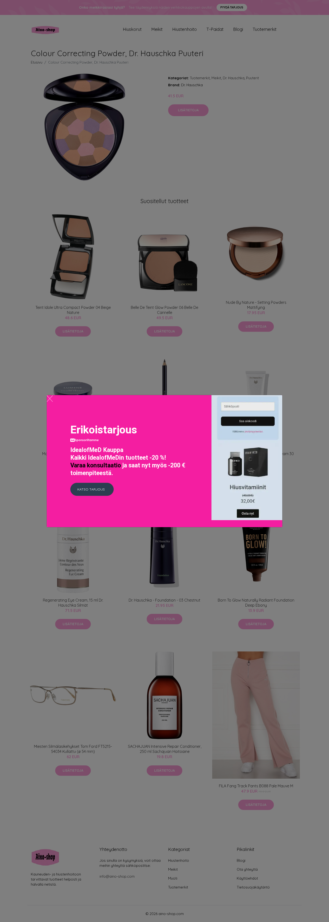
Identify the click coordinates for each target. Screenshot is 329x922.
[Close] (50, 398)
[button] (92, 489)
